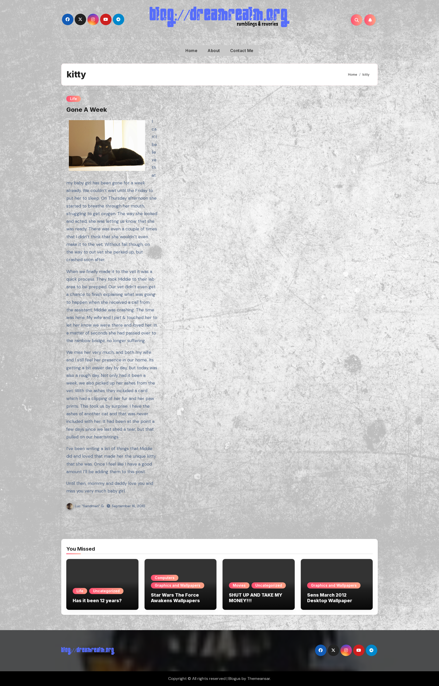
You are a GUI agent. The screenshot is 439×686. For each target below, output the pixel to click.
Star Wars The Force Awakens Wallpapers (175, 597)
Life (73, 99)
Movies (239, 585)
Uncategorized (106, 591)
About (214, 50)
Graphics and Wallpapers (177, 585)
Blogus (234, 678)
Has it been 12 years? (97, 600)
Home (191, 50)
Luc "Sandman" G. (89, 506)
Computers (165, 578)
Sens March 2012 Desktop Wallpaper (329, 597)
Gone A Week (86, 109)
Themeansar (258, 678)
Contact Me (242, 50)
